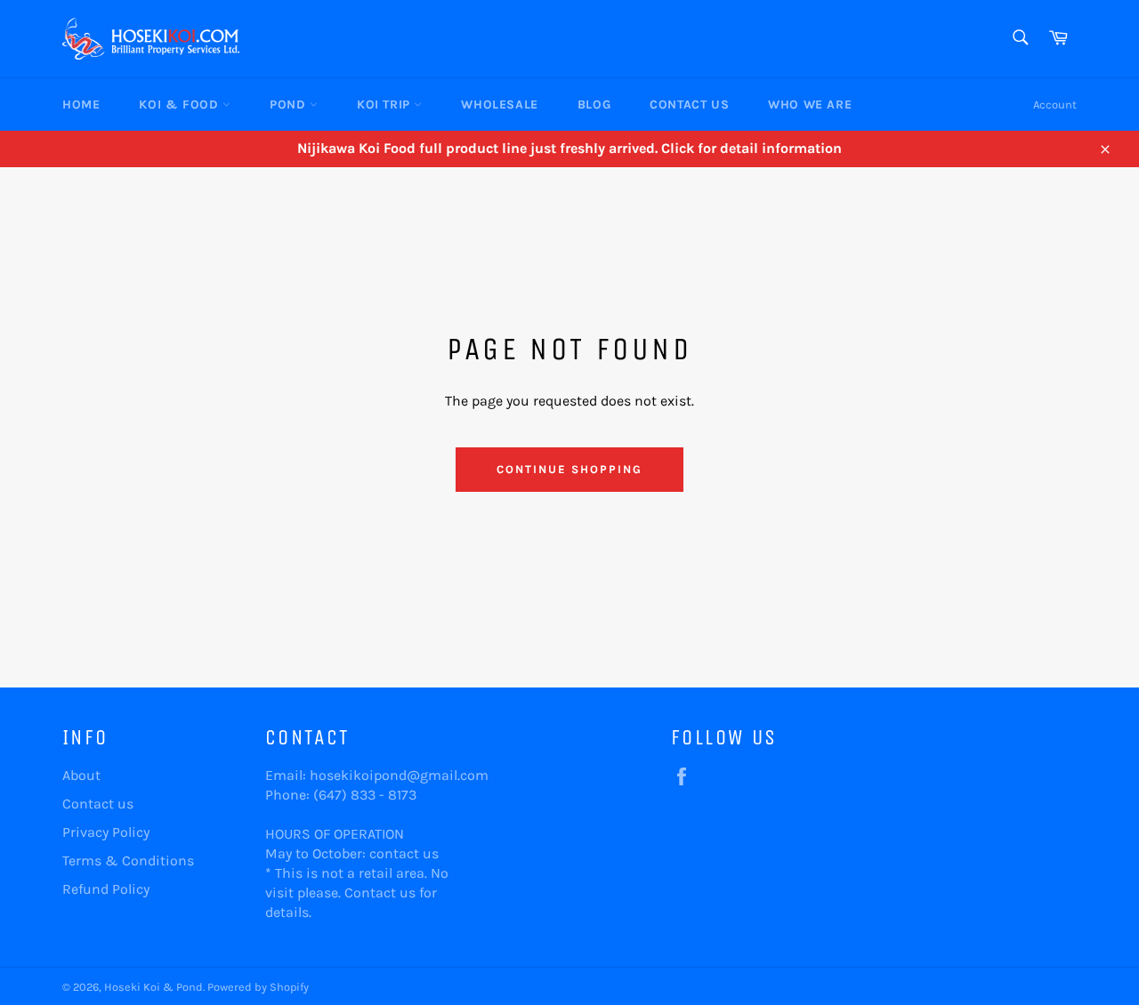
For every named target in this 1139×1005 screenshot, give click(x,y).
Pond (290, 104)
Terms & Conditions (128, 860)
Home (81, 104)
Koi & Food (180, 104)
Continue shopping (569, 469)
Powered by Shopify (258, 986)
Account (1055, 104)
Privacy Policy (105, 832)
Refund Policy (105, 888)
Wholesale (499, 104)
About (81, 775)
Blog (594, 104)
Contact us (97, 803)
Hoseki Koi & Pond (153, 986)
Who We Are (810, 104)
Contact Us (689, 104)
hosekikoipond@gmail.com (399, 775)
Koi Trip (385, 104)
